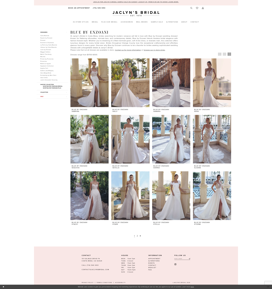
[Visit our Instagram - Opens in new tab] (175, 264)
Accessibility (120, 282)
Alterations (154, 261)
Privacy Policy (87, 282)
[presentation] (89, 82)
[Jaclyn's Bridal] (136, 13)
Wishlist (152, 267)
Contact (152, 265)
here (192, 287)
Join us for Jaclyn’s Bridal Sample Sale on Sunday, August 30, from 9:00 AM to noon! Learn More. (136, 2)
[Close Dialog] (3, 287)
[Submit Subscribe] (189, 259)
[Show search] (191, 8)
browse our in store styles (154, 50)
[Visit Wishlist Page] (197, 8)
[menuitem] (78, 8)
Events (151, 263)
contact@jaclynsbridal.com (95, 269)
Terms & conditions (104, 282)
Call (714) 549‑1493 (90, 265)
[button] (203, 8)
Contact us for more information (128, 50)
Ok (268, 287)
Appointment (154, 259)
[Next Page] (140, 236)
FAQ (150, 270)
